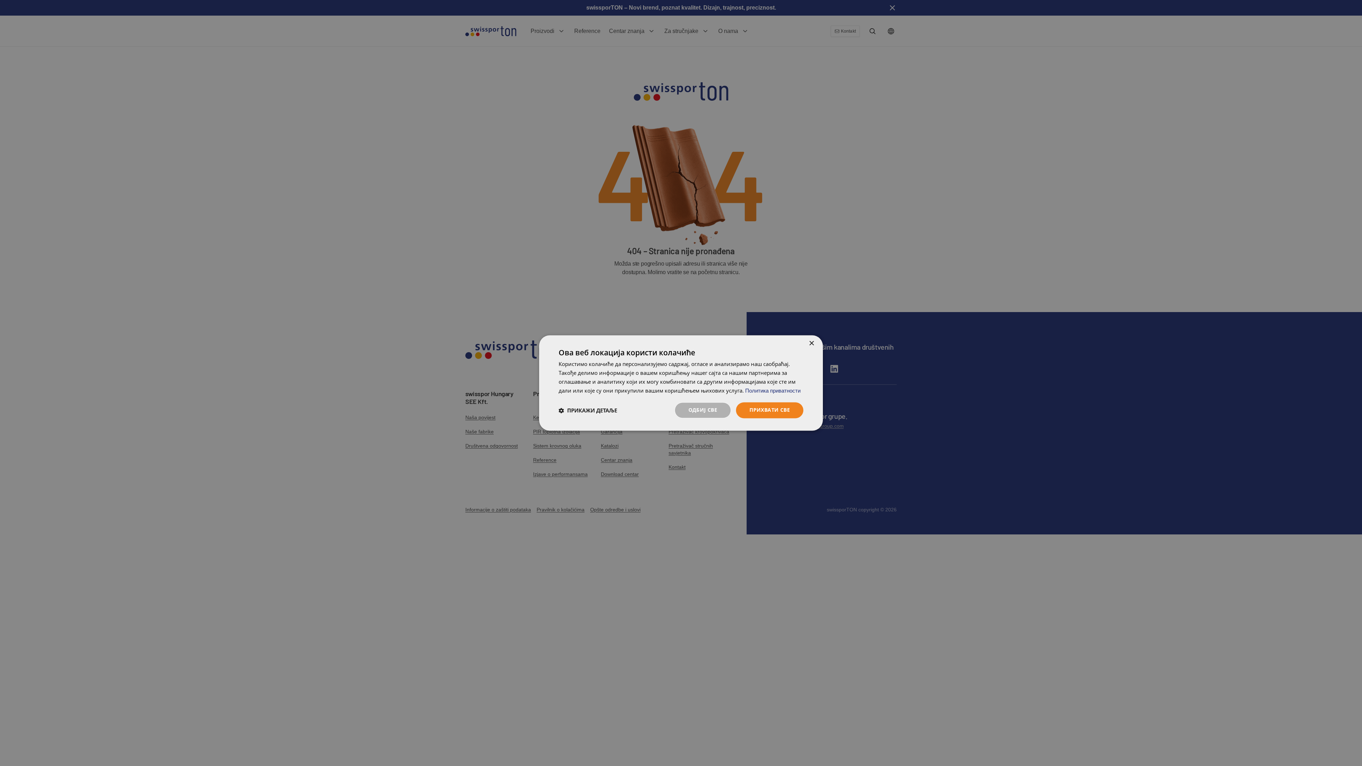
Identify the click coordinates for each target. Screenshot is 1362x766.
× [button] (811, 343)
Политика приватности (773, 391)
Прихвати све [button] (769, 410)
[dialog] (681, 383)
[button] (588, 410)
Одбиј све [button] (703, 410)
